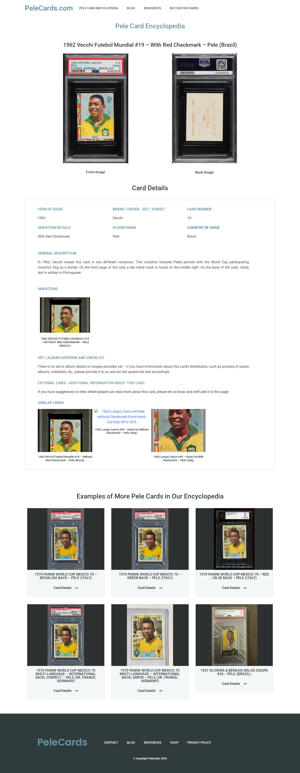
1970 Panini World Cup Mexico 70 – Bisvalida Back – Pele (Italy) (66, 576)
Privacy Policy (199, 742)
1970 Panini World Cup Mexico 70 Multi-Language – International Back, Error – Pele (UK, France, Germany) (150, 675)
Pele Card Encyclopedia (98, 8)
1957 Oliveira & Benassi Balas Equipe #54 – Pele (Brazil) (234, 672)
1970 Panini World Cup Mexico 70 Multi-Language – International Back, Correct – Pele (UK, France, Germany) (66, 675)
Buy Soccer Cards (184, 8)
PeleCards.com (49, 8)
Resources (152, 8)
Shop (174, 742)
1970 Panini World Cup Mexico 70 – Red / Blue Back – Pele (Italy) (234, 576)
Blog (131, 8)
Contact (111, 742)
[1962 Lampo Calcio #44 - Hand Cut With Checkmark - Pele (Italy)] (178, 430)
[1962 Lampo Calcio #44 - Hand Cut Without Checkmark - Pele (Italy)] (121, 417)
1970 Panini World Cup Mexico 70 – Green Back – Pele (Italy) (150, 576)
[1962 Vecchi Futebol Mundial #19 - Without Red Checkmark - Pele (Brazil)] (65, 315)
